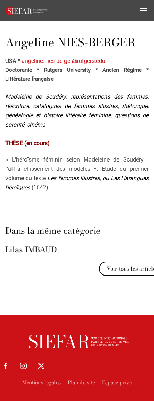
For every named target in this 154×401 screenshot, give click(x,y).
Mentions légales (41, 382)
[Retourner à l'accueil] (26, 10)
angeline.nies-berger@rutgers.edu (63, 61)
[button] (143, 10)
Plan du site (81, 382)
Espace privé (117, 382)
